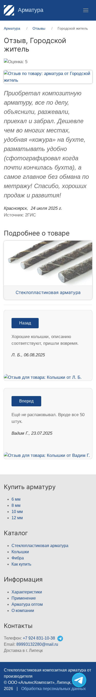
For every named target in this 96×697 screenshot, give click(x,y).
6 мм (16, 499)
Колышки (20, 552)
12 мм (17, 518)
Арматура (29, 10)
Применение (24, 598)
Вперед (26, 401)
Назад (25, 323)
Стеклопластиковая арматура (48, 292)
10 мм (17, 511)
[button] (85, 10)
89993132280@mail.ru (37, 644)
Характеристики (27, 592)
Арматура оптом (27, 604)
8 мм (16, 505)
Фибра (18, 558)
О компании (23, 610)
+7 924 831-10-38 (39, 638)
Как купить (21, 564)
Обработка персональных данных (53, 688)
